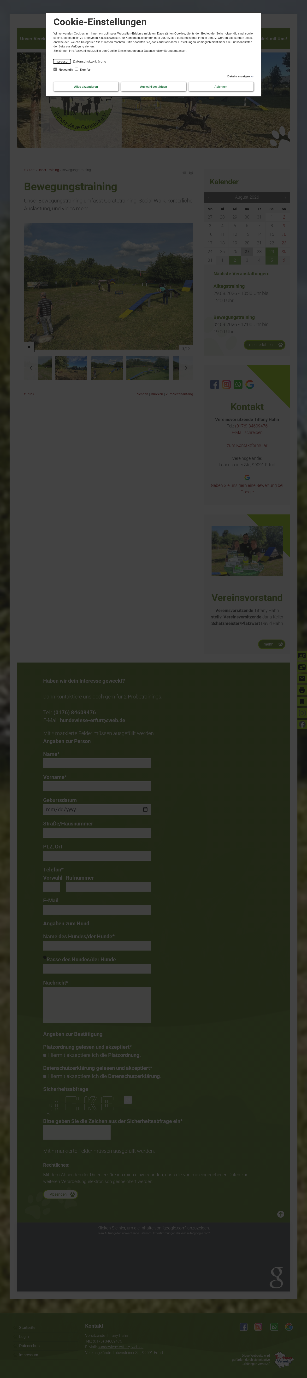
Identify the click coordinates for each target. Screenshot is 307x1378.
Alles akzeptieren (86, 86)
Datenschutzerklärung (89, 61)
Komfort (85, 69)
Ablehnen (220, 86)
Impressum (62, 61)
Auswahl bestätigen (153, 86)
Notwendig (66, 69)
